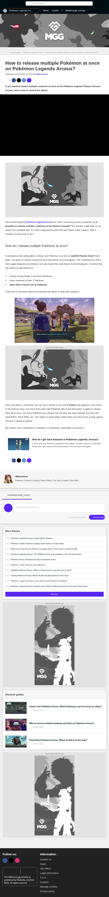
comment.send (98, 517)
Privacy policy (47, 891)
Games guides (15, 52)
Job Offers (45, 868)
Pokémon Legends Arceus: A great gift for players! (32, 538)
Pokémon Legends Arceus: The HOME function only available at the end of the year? (46, 554)
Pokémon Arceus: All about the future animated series (33, 559)
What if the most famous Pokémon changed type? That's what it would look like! (44, 549)
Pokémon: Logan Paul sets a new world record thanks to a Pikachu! (39, 581)
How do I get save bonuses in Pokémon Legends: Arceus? (65, 439)
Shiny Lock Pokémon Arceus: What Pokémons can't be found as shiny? (65, 706)
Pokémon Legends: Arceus (33, 52)
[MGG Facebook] (5, 860)
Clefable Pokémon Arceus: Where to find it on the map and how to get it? (41, 570)
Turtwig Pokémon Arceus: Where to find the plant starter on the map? (40, 575)
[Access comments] (29, 80)
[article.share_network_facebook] (14, 80)
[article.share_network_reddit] (24, 80)
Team (43, 864)
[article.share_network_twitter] (19, 80)
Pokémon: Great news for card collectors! (28, 565)
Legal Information (49, 873)
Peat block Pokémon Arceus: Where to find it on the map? (58, 740)
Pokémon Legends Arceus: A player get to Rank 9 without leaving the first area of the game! (49, 586)
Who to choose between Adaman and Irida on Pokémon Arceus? (61, 723)
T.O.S (43, 877)
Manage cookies (48, 886)
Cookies (44, 882)
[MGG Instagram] (17, 860)
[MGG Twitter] (11, 860)
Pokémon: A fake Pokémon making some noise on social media (37, 543)
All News (54, 594)
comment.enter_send (77, 517)
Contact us (45, 859)
